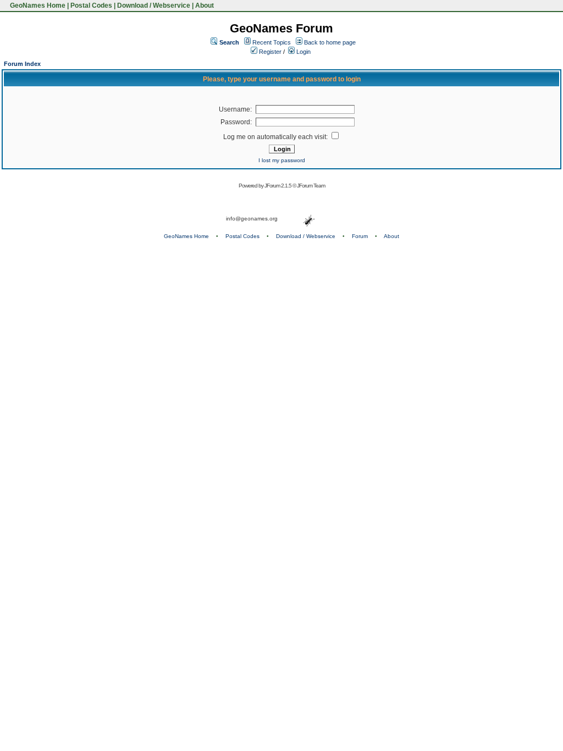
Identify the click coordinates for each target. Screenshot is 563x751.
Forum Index (22, 63)
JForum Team (311, 186)
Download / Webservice (153, 5)
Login (303, 51)
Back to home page (330, 42)
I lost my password (281, 160)
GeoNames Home (36, 5)
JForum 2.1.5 (278, 186)
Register (269, 51)
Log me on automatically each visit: (276, 137)
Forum (360, 236)
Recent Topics (271, 42)
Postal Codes (91, 5)
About (204, 5)
